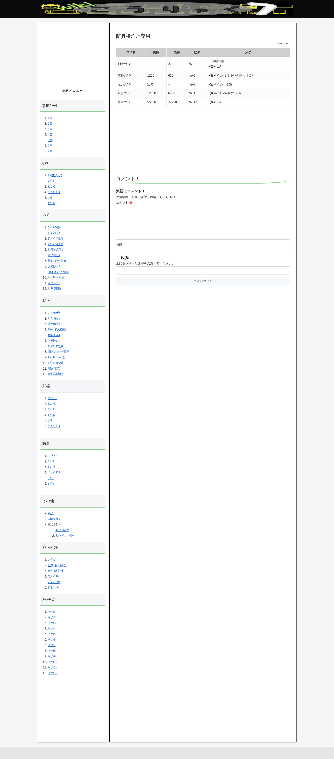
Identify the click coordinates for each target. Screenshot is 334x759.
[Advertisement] (203, 143)
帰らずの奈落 (57, 260)
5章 (50, 140)
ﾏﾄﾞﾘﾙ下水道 (56, 277)
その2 (52, 617)
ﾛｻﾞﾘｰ (51, 181)
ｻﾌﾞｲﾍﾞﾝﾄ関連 (64, 535)
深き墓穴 (54, 283)
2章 (50, 123)
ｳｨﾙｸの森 (54, 227)
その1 (52, 611)
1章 (50, 118)
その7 (52, 645)
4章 (50, 134)
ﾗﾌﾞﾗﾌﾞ (52, 559)
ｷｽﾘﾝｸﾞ (52, 186)
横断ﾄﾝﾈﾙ (54, 335)
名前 (119, 244)
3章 (50, 129)
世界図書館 (55, 288)
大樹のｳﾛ (54, 266)
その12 (52, 673)
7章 (50, 151)
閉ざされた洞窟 (58, 272)
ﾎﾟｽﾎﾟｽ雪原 (55, 238)
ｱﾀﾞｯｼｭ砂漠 (55, 244)
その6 (52, 639)
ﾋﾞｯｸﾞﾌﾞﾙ (54, 192)
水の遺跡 (54, 255)
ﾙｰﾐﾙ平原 (54, 233)
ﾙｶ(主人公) (55, 175)
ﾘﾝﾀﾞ (51, 197)
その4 (52, 628)
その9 (52, 656)
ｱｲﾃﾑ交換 (54, 582)
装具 (51, 513)
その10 (52, 661)
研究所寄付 (55, 571)
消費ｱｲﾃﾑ (54, 519)
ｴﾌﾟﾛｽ (51, 203)
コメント (124, 202)
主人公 (52, 398)
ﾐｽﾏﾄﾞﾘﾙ (53, 576)
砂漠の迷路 (55, 249)
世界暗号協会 (57, 565)
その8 (52, 650)
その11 (52, 667)
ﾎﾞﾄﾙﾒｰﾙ (53, 587)
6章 (50, 145)
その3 (52, 623)
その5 (52, 634)
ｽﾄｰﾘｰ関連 (62, 530)
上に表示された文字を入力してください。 (145, 263)
